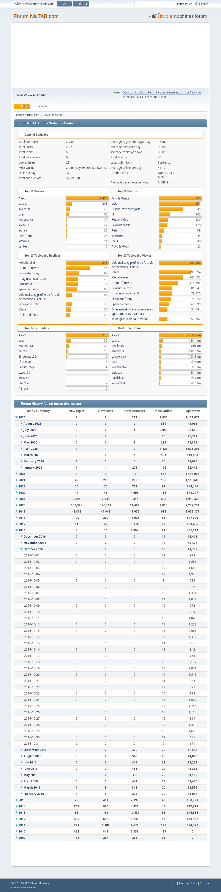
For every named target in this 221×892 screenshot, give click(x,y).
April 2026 (31, 449)
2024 (22, 480)
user (22, 214)
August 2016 (32, 756)
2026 (22, 417)
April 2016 (31, 781)
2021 (22, 499)
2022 (22, 493)
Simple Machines (40, 883)
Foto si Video (120, 220)
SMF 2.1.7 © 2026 (20, 883)
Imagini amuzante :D (32, 279)
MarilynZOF (119, 351)
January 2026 (33, 467)
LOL (114, 204)
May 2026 (30, 442)
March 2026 (32, 455)
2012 (22, 819)
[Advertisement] (110, 55)
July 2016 (30, 762)
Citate (22, 309)
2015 (22, 800)
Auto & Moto (120, 246)
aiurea (23, 230)
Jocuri (115, 241)
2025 (22, 474)
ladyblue (24, 241)
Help (173, 883)
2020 (22, 505)
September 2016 (35, 750)
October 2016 (33, 549)
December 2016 (35, 536)
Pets (114, 230)
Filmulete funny (29, 273)
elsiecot (117, 372)
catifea (23, 246)
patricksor (118, 378)
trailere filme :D (29, 315)
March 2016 (32, 787)
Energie (24, 383)
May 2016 (30, 775)
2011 (22, 825)
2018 (22, 518)
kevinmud (118, 383)
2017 (22, 524)
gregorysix (119, 356)
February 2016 (34, 794)
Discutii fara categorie (126, 209)
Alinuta (23, 389)
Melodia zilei (27, 263)
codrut (23, 204)
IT (113, 214)
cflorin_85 (25, 362)
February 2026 (34, 461)
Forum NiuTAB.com (36, 16)
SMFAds (15, 887)
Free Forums (29, 887)
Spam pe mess (28, 289)
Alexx (22, 198)
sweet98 (24, 209)
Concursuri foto (29, 284)
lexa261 (24, 225)
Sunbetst (164, 162)
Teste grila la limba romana (129, 319)
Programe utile (29, 304)
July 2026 (30, 430)
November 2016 (35, 543)
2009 (22, 838)
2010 (22, 831)
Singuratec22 (27, 356)
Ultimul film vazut (30, 268)
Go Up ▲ (205, 883)
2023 (22, 486)
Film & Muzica (120, 198)
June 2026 (31, 436)
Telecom (117, 236)
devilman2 (118, 346)
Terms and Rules (188, 883)
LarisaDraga (27, 367)
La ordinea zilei (121, 225)
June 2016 (31, 769)
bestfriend (26, 236)
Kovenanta (26, 220)
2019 (22, 511)
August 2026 (32, 424)
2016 (22, 530)
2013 (22, 813)
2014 (22, 806)
